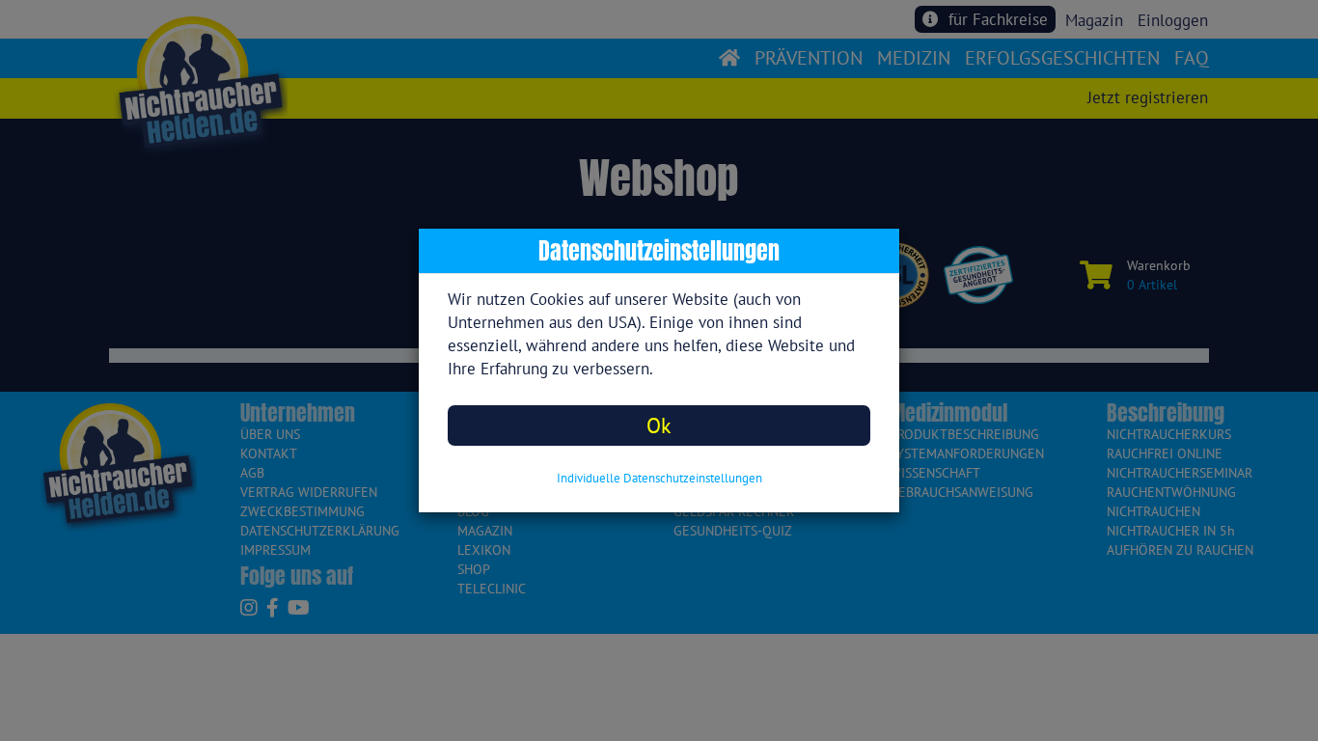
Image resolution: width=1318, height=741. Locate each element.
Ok (659, 425)
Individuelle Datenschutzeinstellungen (659, 478)
